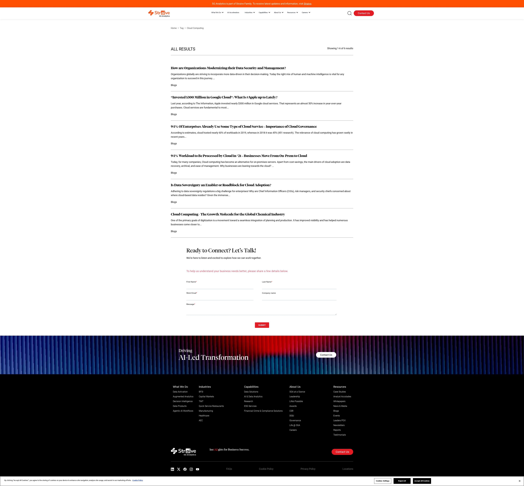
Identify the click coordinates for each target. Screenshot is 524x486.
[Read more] (262, 76)
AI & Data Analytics (253, 404)
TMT (201, 409)
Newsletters (339, 433)
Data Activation (180, 400)
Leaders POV (339, 428)
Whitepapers (339, 409)
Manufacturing (206, 419)
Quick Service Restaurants (211, 414)
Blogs (336, 419)
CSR (291, 419)
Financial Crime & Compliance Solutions (263, 419)
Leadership (294, 404)
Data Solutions (251, 400)
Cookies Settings (382, 481)
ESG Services (250, 414)
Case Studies (339, 400)
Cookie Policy (137, 480)
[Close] (520, 481)
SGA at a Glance (297, 400)
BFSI (201, 400)
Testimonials (339, 443)
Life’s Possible (296, 409)
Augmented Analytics (183, 404)
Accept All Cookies (422, 481)
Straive (307, 3)
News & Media (340, 414)
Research (248, 409)
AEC (201, 428)
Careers (293, 438)
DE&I (291, 424)
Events (336, 424)
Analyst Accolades (342, 404)
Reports (337, 438)
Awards (293, 414)
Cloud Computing (195, 28)
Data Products (180, 414)
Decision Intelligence (183, 409)
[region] (262, 481)
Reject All (402, 481)
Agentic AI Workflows (183, 419)
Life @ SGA (294, 433)
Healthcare (204, 424)
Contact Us (364, 13)
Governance (295, 428)
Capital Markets (206, 404)
